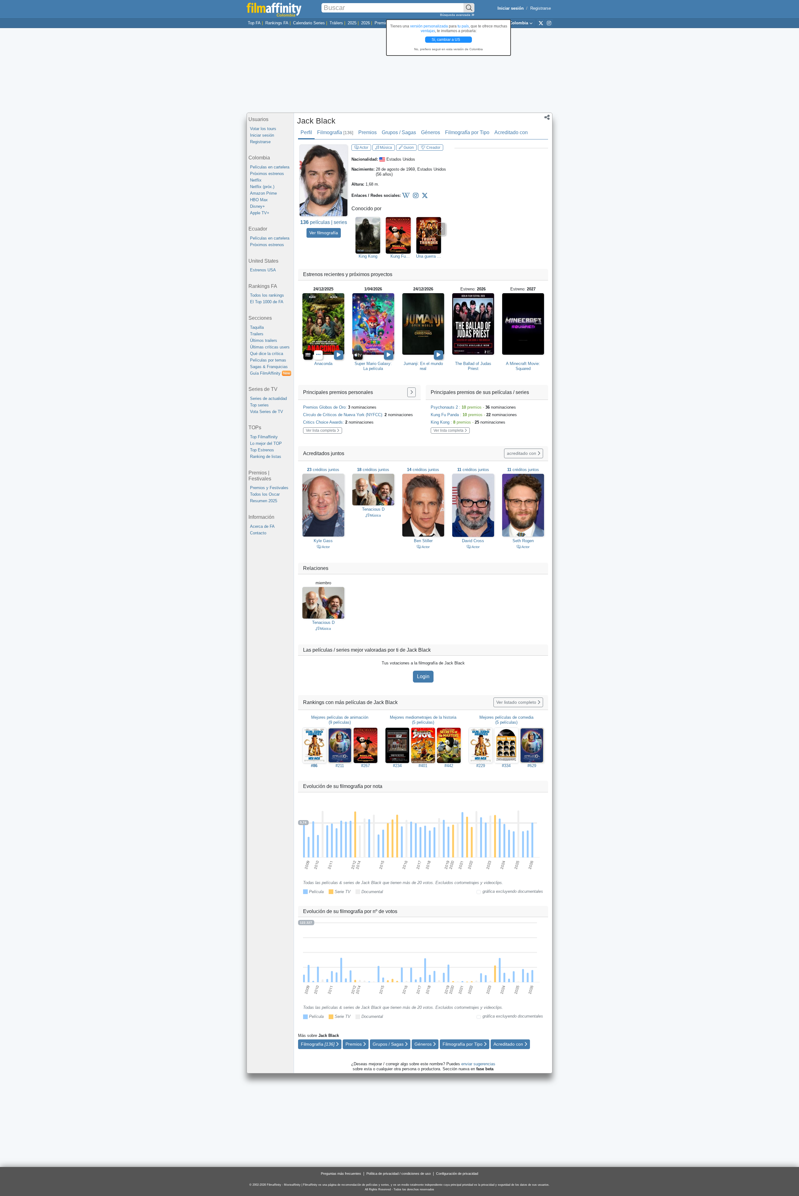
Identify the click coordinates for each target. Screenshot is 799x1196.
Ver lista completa (321, 430)
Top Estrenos (262, 450)
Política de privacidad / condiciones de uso (398, 1173)
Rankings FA (276, 23)
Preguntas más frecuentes (341, 1173)
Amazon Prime (263, 193)
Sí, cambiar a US (446, 39)
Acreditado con (511, 132)
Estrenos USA (263, 270)
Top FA (254, 23)
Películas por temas (268, 360)
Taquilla (257, 327)
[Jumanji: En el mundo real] (423, 324)
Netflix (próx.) (262, 186)
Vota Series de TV (266, 411)
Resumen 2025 (263, 500)
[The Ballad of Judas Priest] (473, 324)
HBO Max (259, 199)
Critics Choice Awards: (338, 422)
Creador (432, 147)
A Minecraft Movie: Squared (523, 366)
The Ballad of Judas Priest (473, 366)
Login (423, 676)
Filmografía (335, 132)
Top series (259, 405)
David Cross (473, 540)
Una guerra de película (428, 256)
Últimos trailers (263, 340)
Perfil (306, 132)
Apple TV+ (259, 213)
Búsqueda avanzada (455, 15)
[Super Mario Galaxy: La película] (373, 324)
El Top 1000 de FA (266, 301)
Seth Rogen (523, 540)
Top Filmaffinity (264, 437)
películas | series (323, 222)
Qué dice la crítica (266, 353)
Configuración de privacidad (457, 1173)
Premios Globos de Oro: (339, 407)
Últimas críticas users (270, 347)
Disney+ (257, 206)
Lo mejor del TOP (266, 443)
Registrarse (540, 8)
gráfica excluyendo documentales (513, 891)
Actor (363, 147)
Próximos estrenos (267, 173)
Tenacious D (373, 509)
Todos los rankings (267, 295)
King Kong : (468, 422)
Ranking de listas (265, 456)
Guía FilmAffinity (270, 373)
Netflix (256, 180)
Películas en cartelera (269, 167)
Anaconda (323, 363)
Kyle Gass (323, 540)
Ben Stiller (423, 540)
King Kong (368, 256)
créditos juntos (323, 469)
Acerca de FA (262, 526)
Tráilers (336, 23)
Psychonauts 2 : (473, 407)
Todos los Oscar (265, 494)
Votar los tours (263, 128)
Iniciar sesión (262, 135)
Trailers (256, 334)
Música (385, 147)
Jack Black (316, 120)
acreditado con (522, 453)
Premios (382, 23)
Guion (408, 147)
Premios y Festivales (269, 487)
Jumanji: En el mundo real (423, 366)
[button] (547, 118)
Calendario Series (309, 23)
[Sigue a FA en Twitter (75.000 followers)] (540, 22)
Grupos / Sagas (399, 132)
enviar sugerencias (478, 1064)
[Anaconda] (323, 324)
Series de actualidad (268, 398)
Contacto (258, 533)
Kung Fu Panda (398, 256)
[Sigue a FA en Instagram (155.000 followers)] (549, 22)
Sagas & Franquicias (269, 366)
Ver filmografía (323, 232)
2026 (365, 23)
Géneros (430, 132)
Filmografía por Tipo (467, 132)
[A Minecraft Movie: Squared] (523, 324)
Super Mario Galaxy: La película (373, 366)
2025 (352, 23)
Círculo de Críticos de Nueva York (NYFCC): (358, 414)
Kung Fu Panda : (474, 414)
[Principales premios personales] (411, 392)
